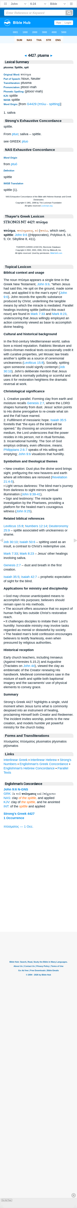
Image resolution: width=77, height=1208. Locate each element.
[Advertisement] (38, 910)
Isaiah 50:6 (27, 542)
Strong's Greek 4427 (19, 813)
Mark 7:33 (38, 314)
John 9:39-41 (31, 494)
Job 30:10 (11, 542)
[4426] (4, 548)
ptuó (14, 164)
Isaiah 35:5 (58, 420)
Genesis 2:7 (35, 403)
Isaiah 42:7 (29, 577)
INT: (6, 806)
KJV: (7, 802)
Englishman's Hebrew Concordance (29, 768)
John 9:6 (21, 235)
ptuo (15, 134)
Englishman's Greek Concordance (44, 764)
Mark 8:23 (59, 314)
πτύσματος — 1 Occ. (18, 826)
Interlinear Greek (16, 760)
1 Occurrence (14, 818)
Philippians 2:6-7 (15, 450)
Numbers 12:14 (36, 526)
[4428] (72, 548)
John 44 (29, 666)
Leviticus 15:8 (33, 362)
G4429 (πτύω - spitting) (43, 104)
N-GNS (23, 789)
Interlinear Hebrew (43, 760)
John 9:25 (23, 511)
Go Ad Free (6, 1200)
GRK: (7, 793)
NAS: (7, 798)
